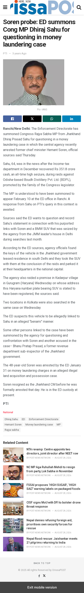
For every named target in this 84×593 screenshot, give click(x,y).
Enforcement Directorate (43, 419)
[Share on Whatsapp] (52, 118)
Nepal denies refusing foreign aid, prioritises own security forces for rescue (49, 524)
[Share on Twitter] (32, 118)
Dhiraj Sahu (11, 419)
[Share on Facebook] (12, 118)
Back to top (42, 563)
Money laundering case (39, 424)
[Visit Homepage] (42, 7)
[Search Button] (79, 7)
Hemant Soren (13, 424)
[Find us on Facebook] (39, 576)
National (8, 412)
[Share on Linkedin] (71, 118)
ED (23, 419)
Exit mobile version (42, 587)
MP (59, 424)
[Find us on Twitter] (44, 576)
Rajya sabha (12, 429)
